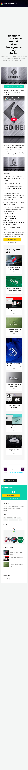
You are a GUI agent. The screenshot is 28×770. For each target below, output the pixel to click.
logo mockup (12, 472)
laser (19, 517)
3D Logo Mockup (7, 506)
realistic (11, 519)
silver (16, 519)
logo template (20, 472)
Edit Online (20, 86)
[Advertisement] (14, 22)
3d (4, 517)
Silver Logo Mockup (12, 508)
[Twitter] (7, 579)
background (9, 517)
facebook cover (20, 474)
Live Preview (10, 86)
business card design (9, 474)
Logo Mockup (15, 506)
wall (20, 519)
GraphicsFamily (14, 535)
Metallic (6, 519)
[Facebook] (5, 579)
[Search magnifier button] (22, 469)
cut (15, 517)
